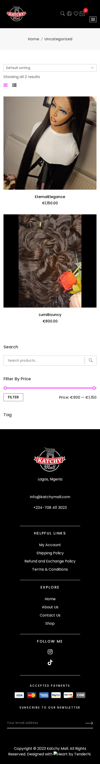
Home (33, 39)
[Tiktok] (50, 663)
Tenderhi (82, 754)
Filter (13, 397)
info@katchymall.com (50, 497)
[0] (82, 14)
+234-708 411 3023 (50, 507)
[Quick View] (91, 189)
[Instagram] (50, 652)
